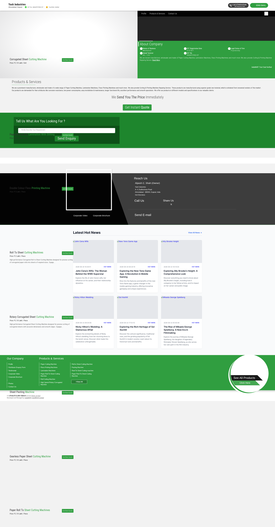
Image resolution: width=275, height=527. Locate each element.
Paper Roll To (30, 510)
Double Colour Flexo (30, 188)
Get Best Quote (68, 60)
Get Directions (140, 195)
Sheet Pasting (22, 392)
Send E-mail (143, 215)
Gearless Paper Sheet (30, 456)
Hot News (107, 267)
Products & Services (157, 13)
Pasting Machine (77, 367)
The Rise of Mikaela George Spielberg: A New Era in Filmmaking (178, 330)
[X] (171, 204)
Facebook (168, 204)
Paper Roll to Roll (32, 134)
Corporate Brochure (101, 216)
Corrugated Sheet (28, 59)
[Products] (249, 373)
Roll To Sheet (26, 252)
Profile (143, 13)
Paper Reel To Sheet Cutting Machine (82, 375)
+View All (79, 382)
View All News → (195, 233)
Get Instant (137, 107)
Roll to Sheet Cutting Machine (82, 364)
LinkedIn (174, 204)
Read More (156, 60)
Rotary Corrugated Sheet (32, 316)
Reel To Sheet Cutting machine (82, 370)
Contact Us (172, 13)
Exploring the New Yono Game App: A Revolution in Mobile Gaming (135, 274)
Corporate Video (80, 216)
